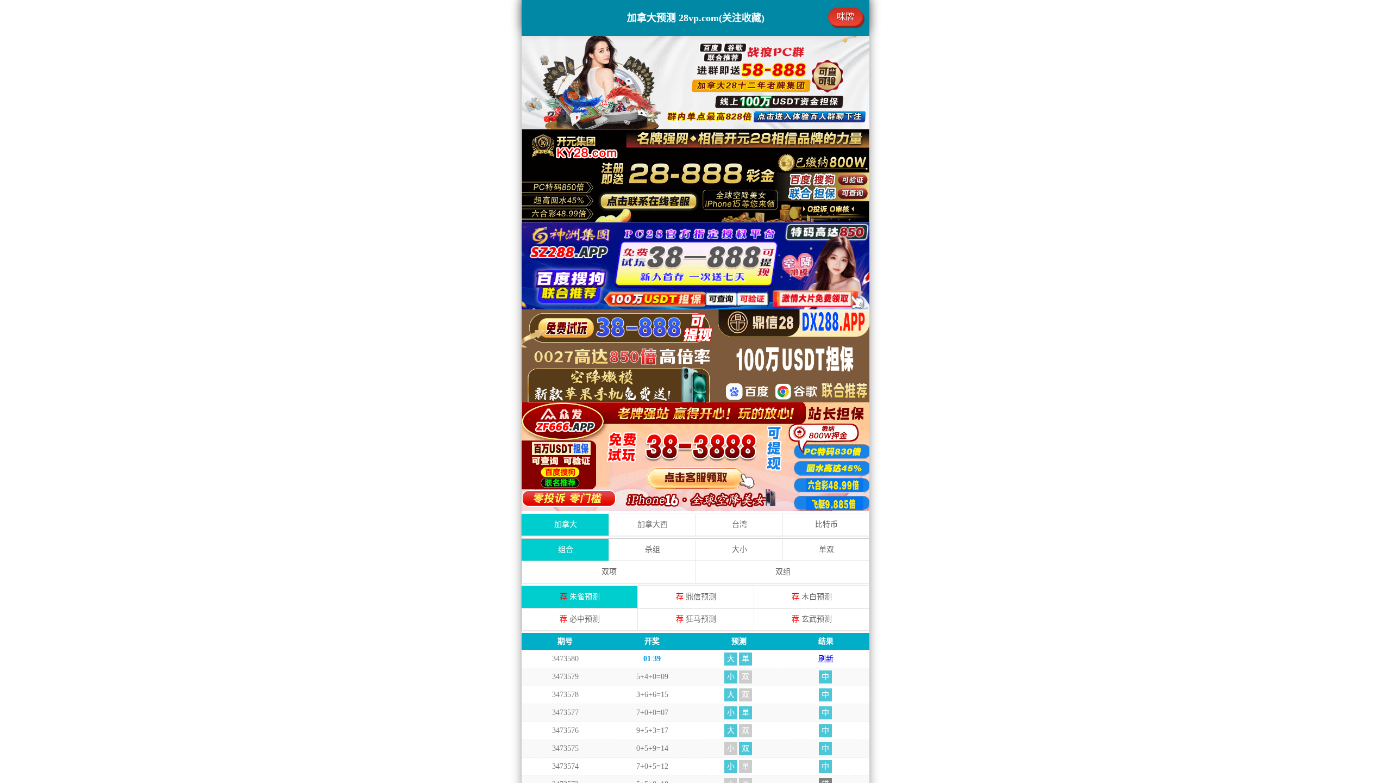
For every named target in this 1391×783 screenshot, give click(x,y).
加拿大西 (652, 524)
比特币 (826, 524)
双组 (783, 572)
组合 (565, 549)
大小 (739, 549)
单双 (826, 549)
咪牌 (845, 16)
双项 (609, 572)
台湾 (739, 524)
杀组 (652, 549)
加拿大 (565, 524)
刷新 (826, 659)
